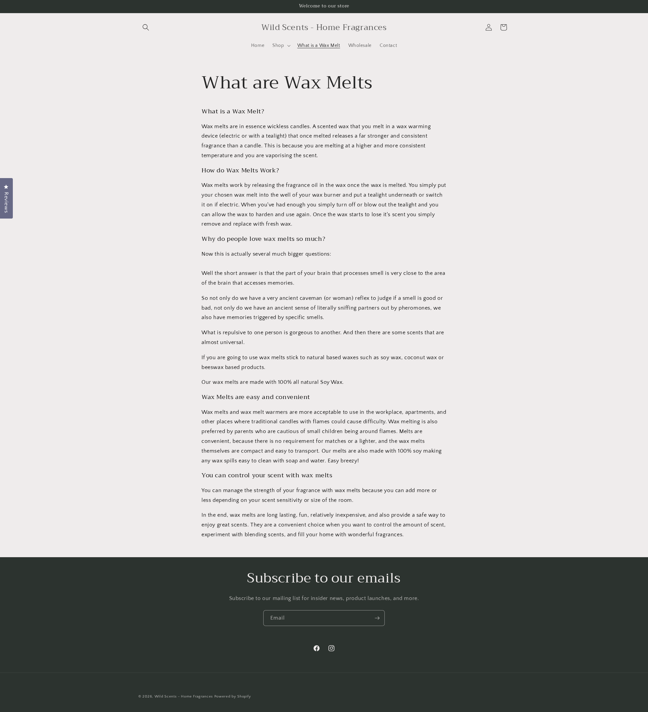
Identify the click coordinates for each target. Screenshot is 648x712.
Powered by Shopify (232, 696)
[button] (145, 27)
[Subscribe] (377, 618)
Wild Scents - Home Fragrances (184, 696)
